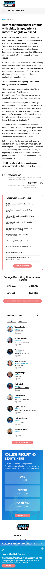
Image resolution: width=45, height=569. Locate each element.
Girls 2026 (33, 286)
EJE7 (16, 433)
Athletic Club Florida (22, 342)
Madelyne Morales (21, 418)
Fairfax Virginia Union (22, 399)
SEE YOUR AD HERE (22, 266)
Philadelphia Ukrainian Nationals (26, 410)
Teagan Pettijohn (21, 327)
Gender (10, 321)
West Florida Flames (22, 354)
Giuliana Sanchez (21, 338)
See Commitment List (22, 442)
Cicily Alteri (19, 384)
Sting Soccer (19, 422)
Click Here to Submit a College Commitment (22, 301)
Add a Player (22, 515)
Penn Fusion (19, 365)
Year (20, 321)
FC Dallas (18, 376)
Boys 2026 (33, 293)
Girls (4, 19)
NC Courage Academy (22, 388)
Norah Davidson (20, 361)
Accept (8, 566)
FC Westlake (19, 331)
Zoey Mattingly (20, 373)
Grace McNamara (21, 429)
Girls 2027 (11, 286)
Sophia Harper (20, 407)
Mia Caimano (19, 350)
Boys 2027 (11, 293)
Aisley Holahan (20, 395)
